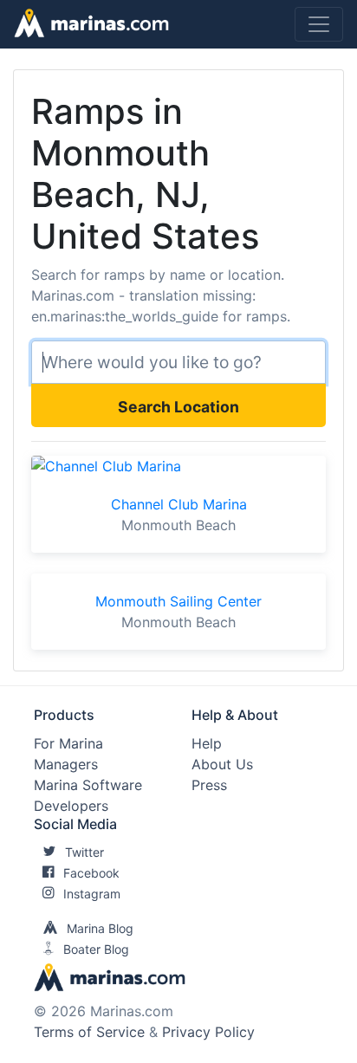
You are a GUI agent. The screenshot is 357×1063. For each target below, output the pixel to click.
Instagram (91, 893)
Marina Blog (100, 928)
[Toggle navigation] (319, 24)
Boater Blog (96, 949)
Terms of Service (89, 1031)
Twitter (84, 852)
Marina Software (88, 785)
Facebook (91, 872)
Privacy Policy (208, 1031)
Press (209, 785)
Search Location (178, 407)
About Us (222, 764)
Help (206, 743)
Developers (71, 805)
